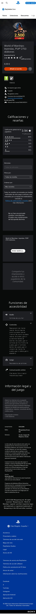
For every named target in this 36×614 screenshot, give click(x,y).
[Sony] (31, 613)
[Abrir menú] (2, 3)
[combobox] (18, 167)
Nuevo (4, 15)
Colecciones (14, 15)
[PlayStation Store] (9, 9)
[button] (15, 98)
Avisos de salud (9, 476)
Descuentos (25, 15)
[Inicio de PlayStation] (18, 3)
